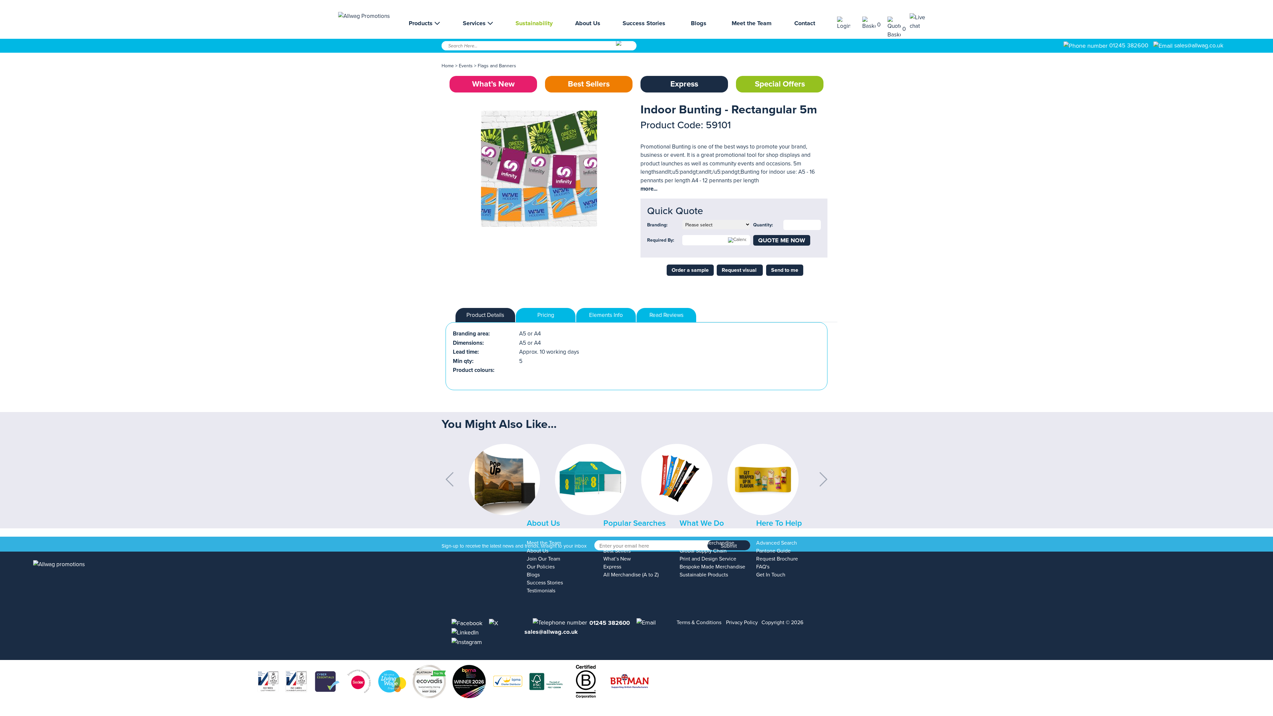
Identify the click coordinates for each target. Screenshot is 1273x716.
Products (421, 23)
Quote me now (781, 240)
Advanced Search (776, 543)
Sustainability (534, 23)
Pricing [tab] (545, 315)
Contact (804, 23)
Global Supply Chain (703, 551)
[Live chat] (922, 21)
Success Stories (644, 23)
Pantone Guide (773, 551)
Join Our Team (543, 559)
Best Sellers (589, 84)
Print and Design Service (708, 559)
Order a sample (690, 270)
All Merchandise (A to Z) (631, 574)
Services (475, 23)
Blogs (698, 23)
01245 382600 (1128, 45)
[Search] (626, 48)
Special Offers (780, 84)
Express (684, 84)
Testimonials (541, 590)
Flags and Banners (497, 66)
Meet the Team (751, 23)
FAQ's (762, 567)
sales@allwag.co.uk (1198, 45)
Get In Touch (770, 574)
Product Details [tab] (485, 315)
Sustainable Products (704, 574)
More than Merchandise (707, 543)
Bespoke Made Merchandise (712, 567)
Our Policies (541, 567)
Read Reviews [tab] (666, 315)
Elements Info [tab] (606, 315)
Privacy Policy (742, 622)
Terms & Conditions (699, 622)
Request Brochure (777, 559)
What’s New (493, 84)
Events (466, 66)
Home (448, 66)
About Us (587, 23)
